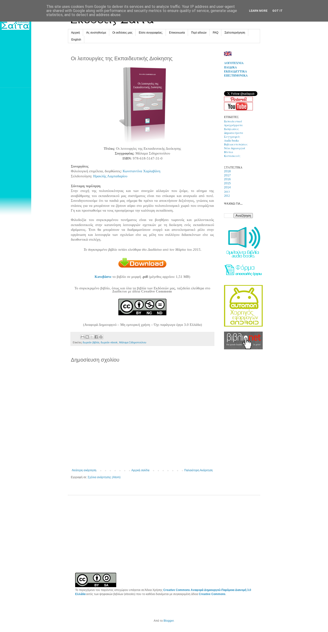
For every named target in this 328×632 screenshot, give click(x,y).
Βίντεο (228, 152)
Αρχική (75, 32)
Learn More (258, 10)
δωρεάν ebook (109, 342)
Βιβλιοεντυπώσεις (236, 144)
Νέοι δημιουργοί (234, 148)
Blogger (169, 620)
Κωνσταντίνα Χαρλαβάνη (141, 171)
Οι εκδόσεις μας (122, 32)
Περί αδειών (199, 32)
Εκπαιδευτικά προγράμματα (233, 123)
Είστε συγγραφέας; (151, 32)
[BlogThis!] (87, 336)
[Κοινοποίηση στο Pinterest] (100, 336)
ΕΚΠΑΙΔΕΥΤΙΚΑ (235, 71)
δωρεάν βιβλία (91, 342)
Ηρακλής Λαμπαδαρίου (110, 176)
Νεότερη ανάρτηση (84, 470)
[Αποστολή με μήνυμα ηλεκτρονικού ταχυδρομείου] (82, 336)
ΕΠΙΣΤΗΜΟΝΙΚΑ (236, 75)
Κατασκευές (232, 156)
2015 (227, 183)
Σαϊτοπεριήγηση (235, 32)
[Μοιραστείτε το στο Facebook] (96, 336)
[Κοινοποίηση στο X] (91, 336)
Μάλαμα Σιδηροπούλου (132, 342)
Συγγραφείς (232, 136)
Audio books (231, 140)
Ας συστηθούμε (96, 32)
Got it (277, 10)
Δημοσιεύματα (233, 133)
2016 (227, 179)
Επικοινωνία (177, 32)
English (76, 39)
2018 (227, 171)
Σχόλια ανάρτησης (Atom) (104, 477)
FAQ (215, 32)
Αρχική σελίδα (140, 470)
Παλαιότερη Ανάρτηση (198, 470)
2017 (227, 175)
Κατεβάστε (103, 277)
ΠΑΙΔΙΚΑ (230, 67)
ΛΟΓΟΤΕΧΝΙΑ (234, 63)
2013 (227, 191)
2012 (227, 195)
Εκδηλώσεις (231, 129)
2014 (227, 187)
